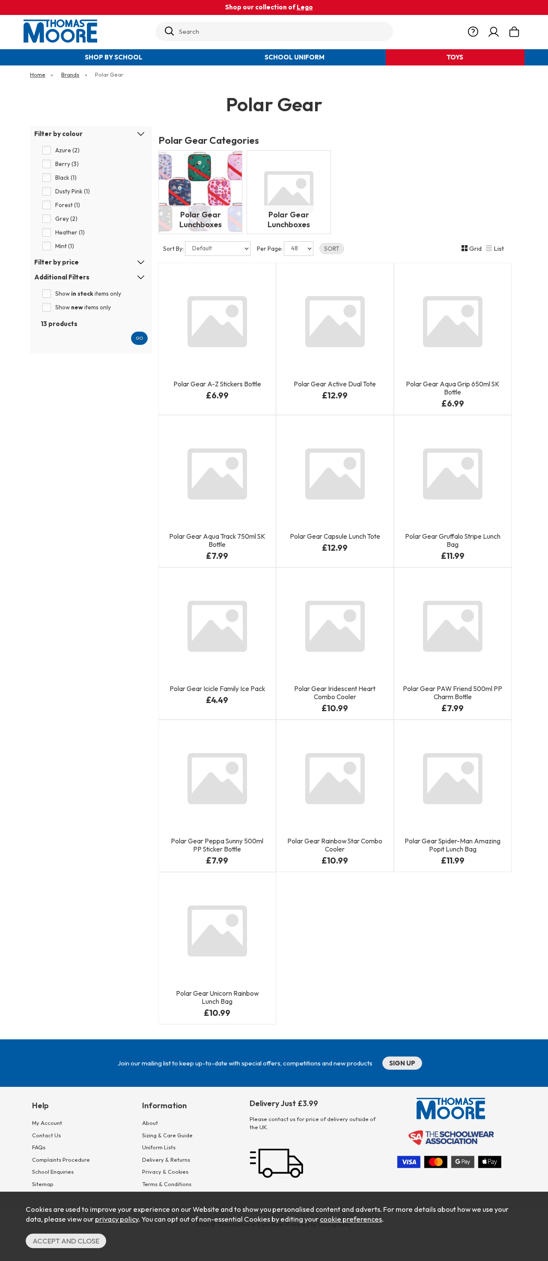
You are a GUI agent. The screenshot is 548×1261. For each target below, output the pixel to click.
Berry (189, 399)
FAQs (38, 1147)
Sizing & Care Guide (167, 1135)
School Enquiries (53, 1171)
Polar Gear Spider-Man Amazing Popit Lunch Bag (452, 845)
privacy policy (116, 1218)
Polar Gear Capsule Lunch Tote (335, 536)
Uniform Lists (159, 1147)
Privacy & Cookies (165, 1171)
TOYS (455, 57)
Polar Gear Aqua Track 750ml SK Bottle (217, 540)
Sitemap (43, 1184)
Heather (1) (70, 232)
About (150, 1122)
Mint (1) (64, 246)
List (499, 248)
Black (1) (66, 177)
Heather (487, 399)
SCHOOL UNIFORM (295, 57)
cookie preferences (351, 1218)
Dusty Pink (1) (72, 191)
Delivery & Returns (166, 1159)
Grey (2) (66, 219)
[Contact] (473, 32)
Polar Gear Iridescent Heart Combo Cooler (334, 693)
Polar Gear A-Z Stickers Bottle (217, 384)
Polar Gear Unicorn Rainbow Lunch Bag (217, 997)
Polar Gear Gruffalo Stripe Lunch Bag (452, 540)
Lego (305, 7)
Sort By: (174, 248)
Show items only (88, 293)
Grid (475, 248)
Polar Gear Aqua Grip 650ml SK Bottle (453, 388)
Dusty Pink (452, 399)
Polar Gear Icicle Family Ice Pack (217, 689)
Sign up (402, 1063)
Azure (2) (67, 150)
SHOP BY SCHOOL (114, 57)
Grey (243, 399)
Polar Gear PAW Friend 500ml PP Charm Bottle (452, 693)
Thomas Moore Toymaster (86, 31)
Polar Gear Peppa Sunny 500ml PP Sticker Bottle (217, 845)
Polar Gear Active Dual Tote (335, 384)
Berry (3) (67, 164)
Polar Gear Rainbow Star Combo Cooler (334, 845)
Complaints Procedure (61, 1159)
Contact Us (46, 1135)
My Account (47, 1122)
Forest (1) (67, 205)
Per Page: (270, 248)
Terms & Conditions (166, 1184)
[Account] (493, 32)
